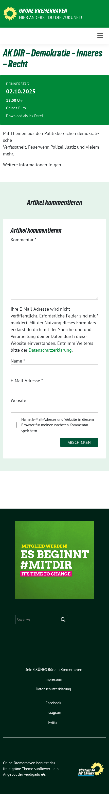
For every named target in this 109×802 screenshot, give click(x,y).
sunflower (42, 768)
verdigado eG (34, 774)
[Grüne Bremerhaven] (10, 13)
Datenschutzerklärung (50, 350)
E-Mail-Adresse (27, 381)
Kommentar (23, 240)
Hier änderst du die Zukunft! (50, 17)
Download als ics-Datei (24, 115)
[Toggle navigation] (100, 35)
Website (18, 400)
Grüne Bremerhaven (43, 10)
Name (18, 361)
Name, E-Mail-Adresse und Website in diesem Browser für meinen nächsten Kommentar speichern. (57, 425)
